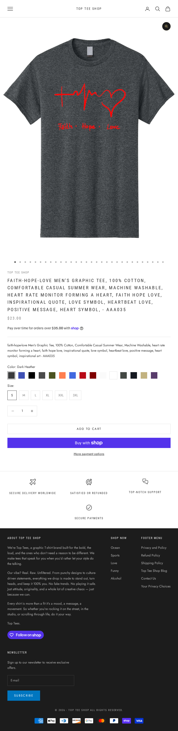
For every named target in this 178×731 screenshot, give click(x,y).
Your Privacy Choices (156, 586)
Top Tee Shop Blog (154, 570)
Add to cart (89, 429)
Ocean (115, 547)
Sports (115, 555)
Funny (115, 570)
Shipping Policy (152, 563)
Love (114, 563)
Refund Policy (150, 555)
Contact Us (148, 578)
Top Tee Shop (18, 272)
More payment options (89, 453)
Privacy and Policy (153, 547)
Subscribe (23, 695)
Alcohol (116, 578)
